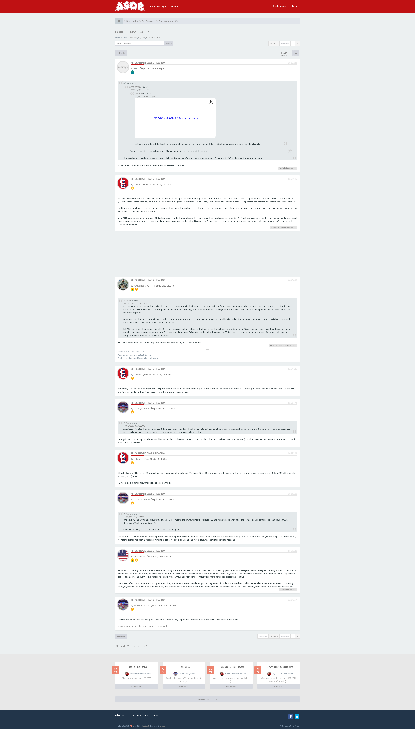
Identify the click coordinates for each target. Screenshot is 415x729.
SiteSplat (145, 726)
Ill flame (139, 93)
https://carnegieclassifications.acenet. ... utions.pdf (143, 626)
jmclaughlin (284, 589)
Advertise (120, 715)
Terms (147, 715)
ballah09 (285, 227)
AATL (136, 68)
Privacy (130, 715)
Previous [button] (285, 43)
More (173, 6)
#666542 (292, 369)
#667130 (292, 493)
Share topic (284, 54)
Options (263, 636)
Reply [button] (122, 53)
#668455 (292, 600)
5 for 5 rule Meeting (138, 667)
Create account (280, 6)
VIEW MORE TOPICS (207, 699)
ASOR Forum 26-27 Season (232, 667)
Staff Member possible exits (280, 667)
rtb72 (287, 345)
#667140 (292, 550)
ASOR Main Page (158, 6)
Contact (155, 715)
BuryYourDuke (153, 37)
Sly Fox (141, 37)
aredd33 (273, 345)
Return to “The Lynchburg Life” (132, 646)
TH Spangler (139, 556)
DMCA (139, 715)
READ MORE (136, 686)
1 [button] (292, 43)
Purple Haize (135, 86)
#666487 (292, 179)
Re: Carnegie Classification (148, 62)
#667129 (292, 453)
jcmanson (132, 37)
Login (294, 6)
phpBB (162, 726)
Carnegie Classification (132, 32)
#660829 (292, 62)
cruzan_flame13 (141, 408)
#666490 (292, 280)
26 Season (185, 667)
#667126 (292, 402)
